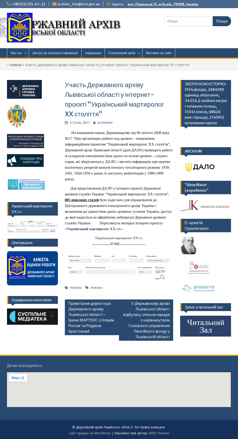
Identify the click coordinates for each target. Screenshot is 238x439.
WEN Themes (159, 433)
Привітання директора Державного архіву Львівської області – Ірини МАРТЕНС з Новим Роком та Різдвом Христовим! (91, 317)
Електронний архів (121, 53)
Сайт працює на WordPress (90, 433)
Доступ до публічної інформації (55, 53)
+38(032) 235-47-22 (28, 4)
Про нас (16, 53)
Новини (16, 65)
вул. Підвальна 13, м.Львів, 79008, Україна (163, 4)
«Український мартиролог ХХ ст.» (93, 229)
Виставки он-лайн (159, 53)
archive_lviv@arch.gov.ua (78, 4)
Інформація (93, 53)
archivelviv (104, 122)
